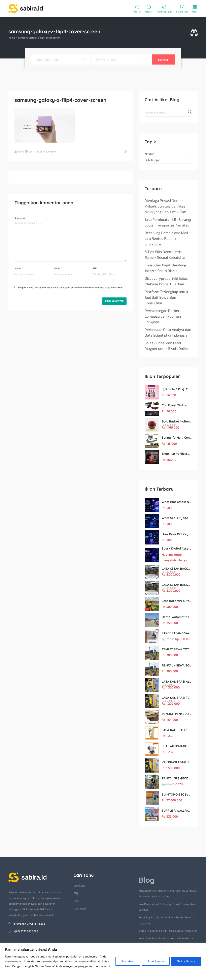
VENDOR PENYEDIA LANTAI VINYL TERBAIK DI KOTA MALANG (177, 714)
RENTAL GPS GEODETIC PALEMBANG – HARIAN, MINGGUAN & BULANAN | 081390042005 (177, 778)
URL (95, 268)
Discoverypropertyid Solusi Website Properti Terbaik (166, 281)
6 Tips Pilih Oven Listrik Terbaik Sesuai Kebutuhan (165, 254)
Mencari (163, 59)
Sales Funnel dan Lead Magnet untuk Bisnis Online (167, 346)
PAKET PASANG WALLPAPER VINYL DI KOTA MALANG (177, 633)
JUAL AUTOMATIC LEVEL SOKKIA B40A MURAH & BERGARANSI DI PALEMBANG (177, 746)
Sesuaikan (127, 961)
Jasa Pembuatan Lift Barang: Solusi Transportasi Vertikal (168, 222)
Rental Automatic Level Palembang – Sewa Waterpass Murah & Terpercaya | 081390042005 (177, 617)
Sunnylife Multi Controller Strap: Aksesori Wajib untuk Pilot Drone (177, 437)
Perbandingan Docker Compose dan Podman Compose (163, 316)
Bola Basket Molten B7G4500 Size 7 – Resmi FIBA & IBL (177, 421)
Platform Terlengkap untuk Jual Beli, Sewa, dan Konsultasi (166, 297)
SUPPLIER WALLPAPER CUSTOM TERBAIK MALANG (177, 810)
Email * (58, 268)
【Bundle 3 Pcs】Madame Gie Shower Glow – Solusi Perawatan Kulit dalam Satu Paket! (177, 389)
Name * (18, 268)
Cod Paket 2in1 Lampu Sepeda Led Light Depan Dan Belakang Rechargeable (177, 405)
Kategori (149, 153)
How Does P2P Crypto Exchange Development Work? (177, 534)
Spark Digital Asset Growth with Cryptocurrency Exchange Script (177, 548)
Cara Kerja (79, 885)
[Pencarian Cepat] (194, 33)
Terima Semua (186, 961)
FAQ (75, 893)
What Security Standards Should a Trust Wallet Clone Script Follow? (177, 518)
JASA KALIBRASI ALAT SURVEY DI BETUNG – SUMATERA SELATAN (177, 681)
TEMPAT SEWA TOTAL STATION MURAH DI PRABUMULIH (177, 649)
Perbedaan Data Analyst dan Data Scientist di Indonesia (168, 332)
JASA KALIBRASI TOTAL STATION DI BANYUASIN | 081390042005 (177, 698)
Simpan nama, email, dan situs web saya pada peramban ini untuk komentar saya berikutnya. (71, 287)
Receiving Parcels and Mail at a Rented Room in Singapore (166, 238)
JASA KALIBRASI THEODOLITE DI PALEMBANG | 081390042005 (177, 730)
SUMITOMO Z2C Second (177, 794)
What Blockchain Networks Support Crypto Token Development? (177, 502)
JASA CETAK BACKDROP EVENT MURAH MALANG (177, 568)
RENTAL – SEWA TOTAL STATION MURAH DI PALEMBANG (177, 665)
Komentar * (20, 218)
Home (11, 37)
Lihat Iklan (79, 908)
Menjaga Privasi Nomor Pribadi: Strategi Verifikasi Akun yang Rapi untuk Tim (165, 206)
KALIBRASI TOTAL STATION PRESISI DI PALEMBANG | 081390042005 (177, 762)
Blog (76, 900)
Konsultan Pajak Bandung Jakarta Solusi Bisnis (165, 268)
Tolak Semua (156, 961)
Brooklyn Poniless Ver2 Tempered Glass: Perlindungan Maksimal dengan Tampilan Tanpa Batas (177, 454)
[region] (103, 957)
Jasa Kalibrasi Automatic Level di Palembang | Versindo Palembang (177, 601)
